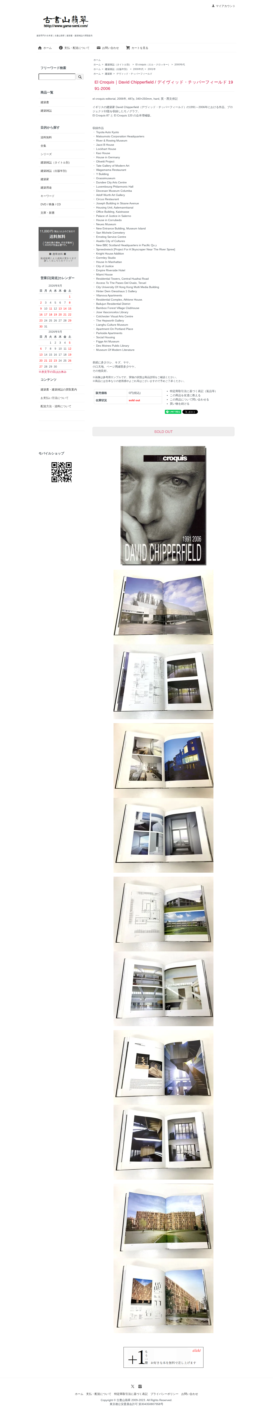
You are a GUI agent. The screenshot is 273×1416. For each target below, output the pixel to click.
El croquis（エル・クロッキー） (153, 64)
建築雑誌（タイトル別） (118, 64)
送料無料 (46, 137)
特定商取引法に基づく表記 (131, 1393)
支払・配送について (77, 47)
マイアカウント (225, 6)
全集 (43, 145)
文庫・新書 (48, 212)
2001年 (152, 69)
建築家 (108, 73)
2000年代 (179, 64)
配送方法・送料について (56, 406)
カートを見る (140, 47)
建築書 (45, 102)
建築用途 (46, 187)
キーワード (48, 196)
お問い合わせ (110, 47)
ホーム (47, 47)
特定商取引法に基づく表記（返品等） (193, 391)
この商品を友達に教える (185, 395)
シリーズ (46, 154)
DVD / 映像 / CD (51, 204)
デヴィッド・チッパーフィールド (134, 73)
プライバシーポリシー (164, 1393)
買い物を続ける (179, 403)
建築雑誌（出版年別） (117, 69)
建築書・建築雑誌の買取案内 (59, 389)
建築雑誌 (46, 110)
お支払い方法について (55, 397)
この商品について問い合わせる (189, 399)
